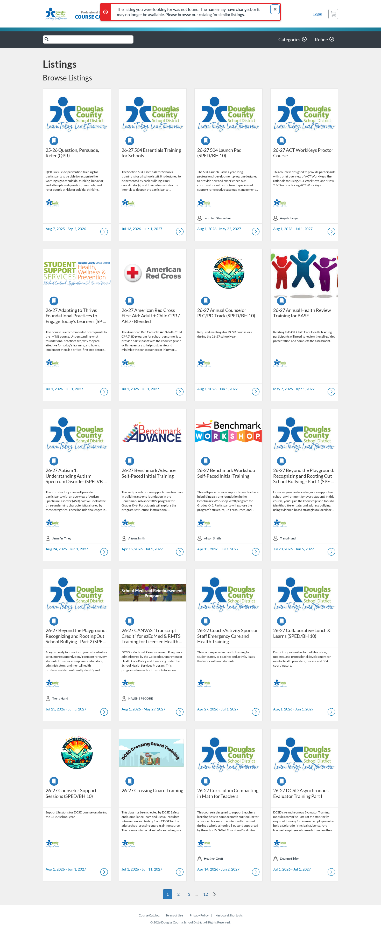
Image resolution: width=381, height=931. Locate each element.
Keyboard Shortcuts (229, 915)
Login (317, 14)
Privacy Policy (199, 915)
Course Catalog (149, 915)
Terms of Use (174, 915)
